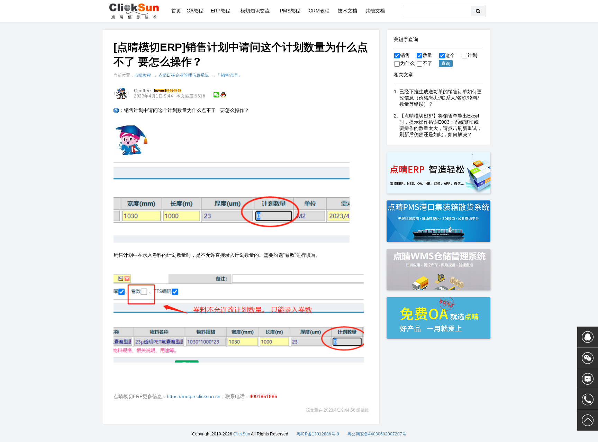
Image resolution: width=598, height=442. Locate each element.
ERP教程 (220, 10)
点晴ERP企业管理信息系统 (183, 75)
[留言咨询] (587, 378)
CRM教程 (319, 10)
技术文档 (347, 10)
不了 (427, 63)
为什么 (407, 63)
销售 (405, 55)
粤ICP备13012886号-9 (318, 434)
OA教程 (195, 10)
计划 (472, 55)
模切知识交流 (255, 10)
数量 (427, 55)
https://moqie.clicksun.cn (193, 396)
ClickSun (241, 434)
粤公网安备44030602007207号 (376, 434)
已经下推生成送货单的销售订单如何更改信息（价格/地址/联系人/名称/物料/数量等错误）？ (440, 98)
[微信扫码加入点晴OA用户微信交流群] (587, 358)
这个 (450, 55)
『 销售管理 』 (229, 75)
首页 (176, 10)
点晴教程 (142, 75)
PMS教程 (290, 10)
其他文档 (375, 10)
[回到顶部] (587, 420)
